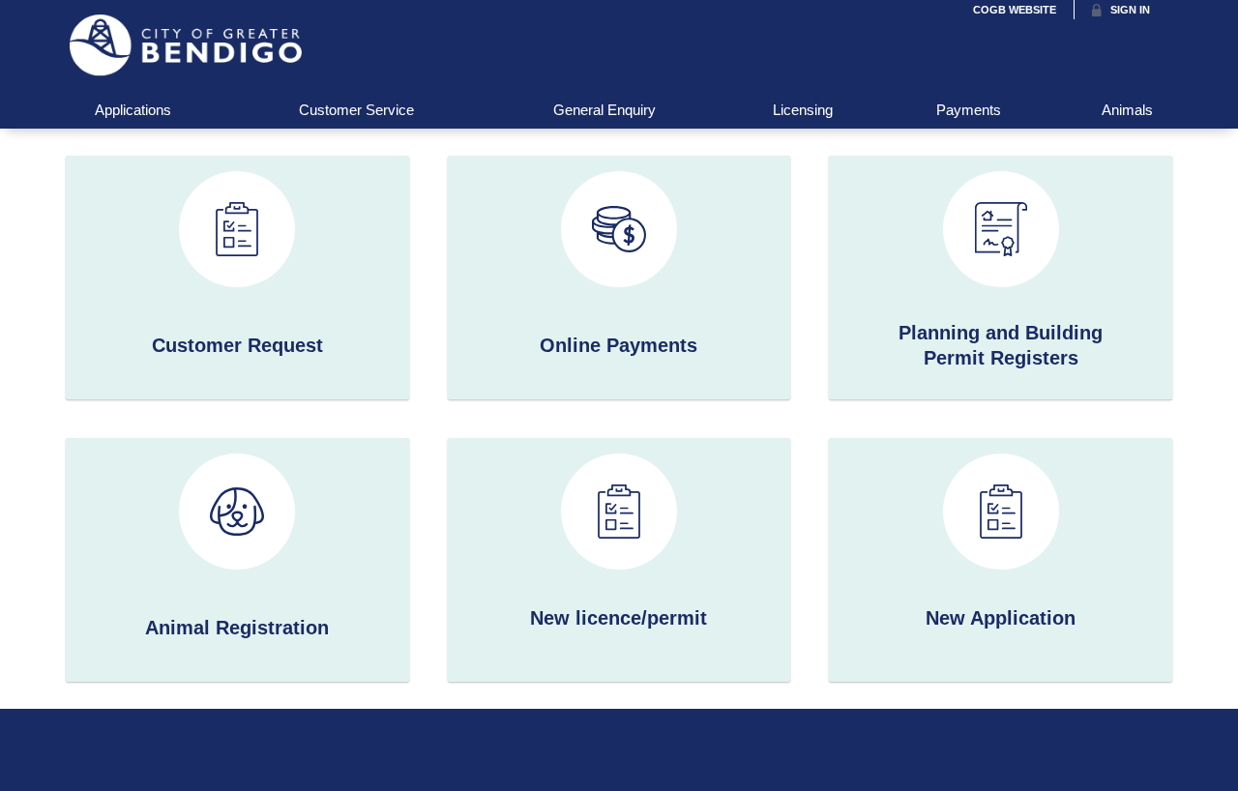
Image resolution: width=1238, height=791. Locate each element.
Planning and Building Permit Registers (1001, 345)
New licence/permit (618, 618)
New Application (1001, 618)
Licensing (803, 110)
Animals (1127, 110)
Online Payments (618, 345)
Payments (968, 110)
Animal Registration (237, 627)
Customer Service (356, 110)
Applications (133, 110)
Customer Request (237, 345)
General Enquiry (604, 110)
